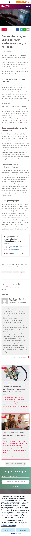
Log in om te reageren (19, 357)
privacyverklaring (15, 486)
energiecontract (7, 272)
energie (16, 272)
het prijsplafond (22, 120)
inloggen (9, 287)
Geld (5, 29)
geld (22, 272)
